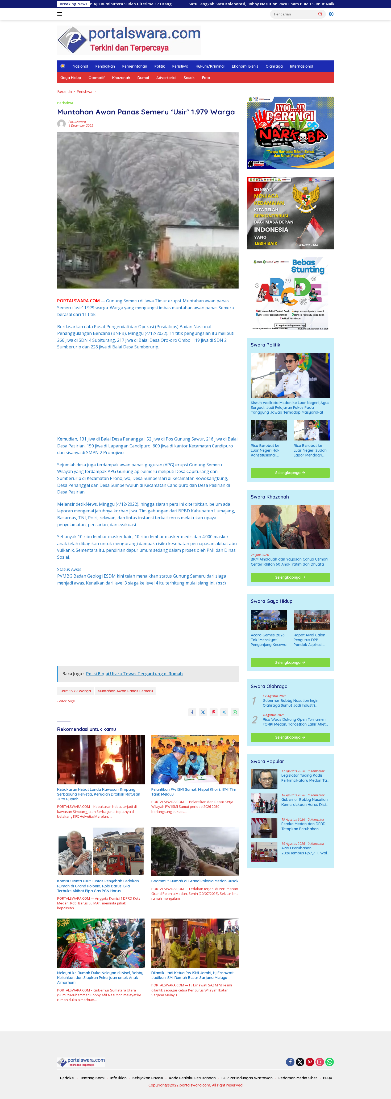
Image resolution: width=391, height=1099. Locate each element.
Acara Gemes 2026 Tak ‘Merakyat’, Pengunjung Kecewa (268, 640)
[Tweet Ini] (203, 712)
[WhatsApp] (329, 1062)
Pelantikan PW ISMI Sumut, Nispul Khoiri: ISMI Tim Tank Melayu (193, 792)
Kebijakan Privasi (147, 1078)
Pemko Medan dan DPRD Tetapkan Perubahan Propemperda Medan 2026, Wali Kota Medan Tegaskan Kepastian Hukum (303, 826)
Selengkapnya (288, 472)
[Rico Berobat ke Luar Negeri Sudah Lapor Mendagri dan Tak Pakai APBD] (312, 430)
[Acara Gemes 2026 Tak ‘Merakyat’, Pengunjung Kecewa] (269, 620)
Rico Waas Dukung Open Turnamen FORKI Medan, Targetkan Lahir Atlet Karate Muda (294, 722)
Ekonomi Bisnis (245, 66)
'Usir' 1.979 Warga (75, 691)
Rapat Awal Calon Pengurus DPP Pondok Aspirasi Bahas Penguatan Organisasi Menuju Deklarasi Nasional (310, 640)
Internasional (301, 66)
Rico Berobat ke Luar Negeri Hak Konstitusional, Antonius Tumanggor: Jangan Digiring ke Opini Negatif (269, 450)
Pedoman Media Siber (297, 1078)
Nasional (80, 66)
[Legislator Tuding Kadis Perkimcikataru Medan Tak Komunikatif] (264, 779)
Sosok (189, 77)
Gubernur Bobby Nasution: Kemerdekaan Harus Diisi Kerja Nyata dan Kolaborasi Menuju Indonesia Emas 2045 (304, 802)
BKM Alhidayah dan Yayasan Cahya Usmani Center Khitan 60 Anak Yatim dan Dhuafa (289, 561)
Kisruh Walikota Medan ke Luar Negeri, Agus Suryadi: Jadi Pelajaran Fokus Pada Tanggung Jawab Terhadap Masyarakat (290, 407)
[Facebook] (290, 1062)
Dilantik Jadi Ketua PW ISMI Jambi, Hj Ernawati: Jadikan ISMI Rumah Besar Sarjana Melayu (192, 975)
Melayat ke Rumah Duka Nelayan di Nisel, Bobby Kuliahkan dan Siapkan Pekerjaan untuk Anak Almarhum (100, 977)
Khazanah (121, 77)
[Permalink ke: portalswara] (61, 123)
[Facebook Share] (192, 712)
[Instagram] (319, 1062)
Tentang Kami (92, 1078)
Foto (206, 77)
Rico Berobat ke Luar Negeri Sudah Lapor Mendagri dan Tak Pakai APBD (312, 450)
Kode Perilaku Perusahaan (192, 1078)
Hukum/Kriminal (210, 66)
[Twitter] (300, 1062)
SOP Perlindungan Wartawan (247, 1078)
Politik (160, 66)
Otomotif (97, 77)
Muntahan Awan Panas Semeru (125, 691)
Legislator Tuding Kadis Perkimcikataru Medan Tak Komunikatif (305, 778)
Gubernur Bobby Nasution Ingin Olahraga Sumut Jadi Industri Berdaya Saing (290, 703)
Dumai (143, 77)
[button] (320, 14)
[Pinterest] (310, 1062)
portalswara (77, 122)
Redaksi (67, 1078)
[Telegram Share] (224, 712)
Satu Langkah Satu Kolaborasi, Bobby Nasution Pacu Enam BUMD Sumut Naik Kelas (202, 4)
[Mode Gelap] (331, 14)
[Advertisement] (148, 393)
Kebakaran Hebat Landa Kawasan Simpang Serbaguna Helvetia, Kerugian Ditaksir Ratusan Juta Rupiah (98, 794)
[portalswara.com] (129, 39)
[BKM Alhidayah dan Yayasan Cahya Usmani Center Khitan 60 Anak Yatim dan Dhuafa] (290, 527)
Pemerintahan (134, 66)
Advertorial (166, 77)
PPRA (327, 1078)
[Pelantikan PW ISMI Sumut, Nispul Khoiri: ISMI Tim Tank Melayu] (195, 759)
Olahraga (274, 66)
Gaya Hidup (70, 77)
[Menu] (60, 14)
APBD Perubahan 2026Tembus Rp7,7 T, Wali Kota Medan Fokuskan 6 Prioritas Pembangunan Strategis (304, 850)
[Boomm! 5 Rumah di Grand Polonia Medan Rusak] (195, 851)
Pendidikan (105, 66)
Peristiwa (180, 66)
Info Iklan (118, 1078)
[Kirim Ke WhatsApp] (235, 712)
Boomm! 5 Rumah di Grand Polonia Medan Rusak (195, 881)
